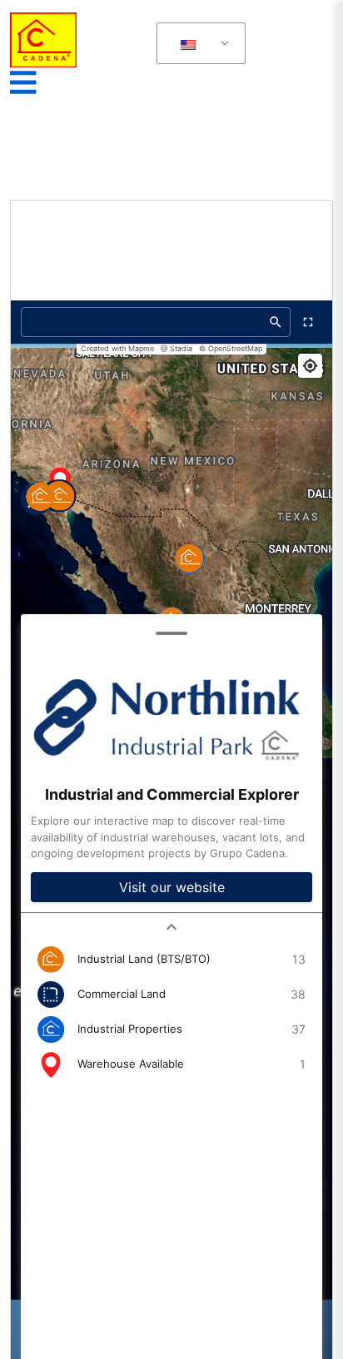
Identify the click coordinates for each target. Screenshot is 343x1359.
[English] (187, 44)
